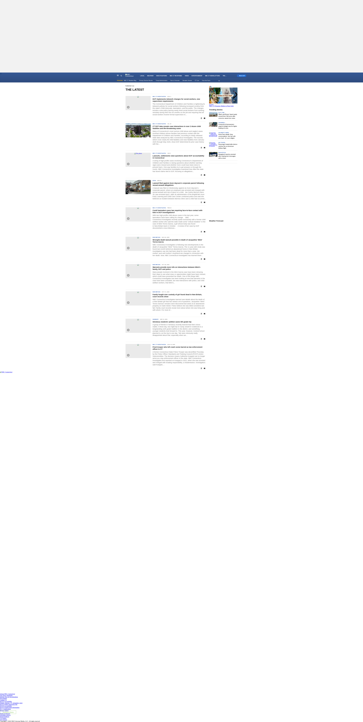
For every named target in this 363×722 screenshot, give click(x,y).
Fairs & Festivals (175, 80)
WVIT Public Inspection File (8, 704)
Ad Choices (3, 719)
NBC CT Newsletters (212, 75)
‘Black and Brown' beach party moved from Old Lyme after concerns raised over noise (227, 116)
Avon (154, 180)
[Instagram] (118, 532)
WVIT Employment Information (9, 707)
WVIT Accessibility (6, 701)
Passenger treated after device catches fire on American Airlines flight (227, 146)
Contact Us (3, 700)
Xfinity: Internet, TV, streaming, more (11, 703)
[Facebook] (118, 452)
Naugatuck (222, 152)
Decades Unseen (187, 80)
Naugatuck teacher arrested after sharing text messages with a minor (227, 156)
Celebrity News (223, 132)
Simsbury (156, 319)
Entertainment (197, 75)
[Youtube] (118, 692)
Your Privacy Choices (8, 712)
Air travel (221, 142)
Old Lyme (221, 112)
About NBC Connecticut (7, 694)
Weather (150, 75)
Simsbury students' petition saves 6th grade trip (172, 322)
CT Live (197, 80)
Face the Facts (206, 80)
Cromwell (221, 122)
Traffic (225, 75)
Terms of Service (5, 713)
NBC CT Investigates (159, 96)
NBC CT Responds (176, 75)
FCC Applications (5, 709)
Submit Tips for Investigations (9, 697)
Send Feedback (4, 716)
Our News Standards (6, 695)
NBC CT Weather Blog (130, 80)
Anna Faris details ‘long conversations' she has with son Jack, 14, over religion (226, 136)
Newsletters (3, 698)
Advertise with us (5, 715)
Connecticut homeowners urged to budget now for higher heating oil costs (227, 126)
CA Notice (3, 718)
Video (187, 75)
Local (142, 75)
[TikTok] (118, 612)
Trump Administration (161, 80)
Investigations (161, 75)
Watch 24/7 (242, 75)
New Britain (156, 237)
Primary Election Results (146, 80)
